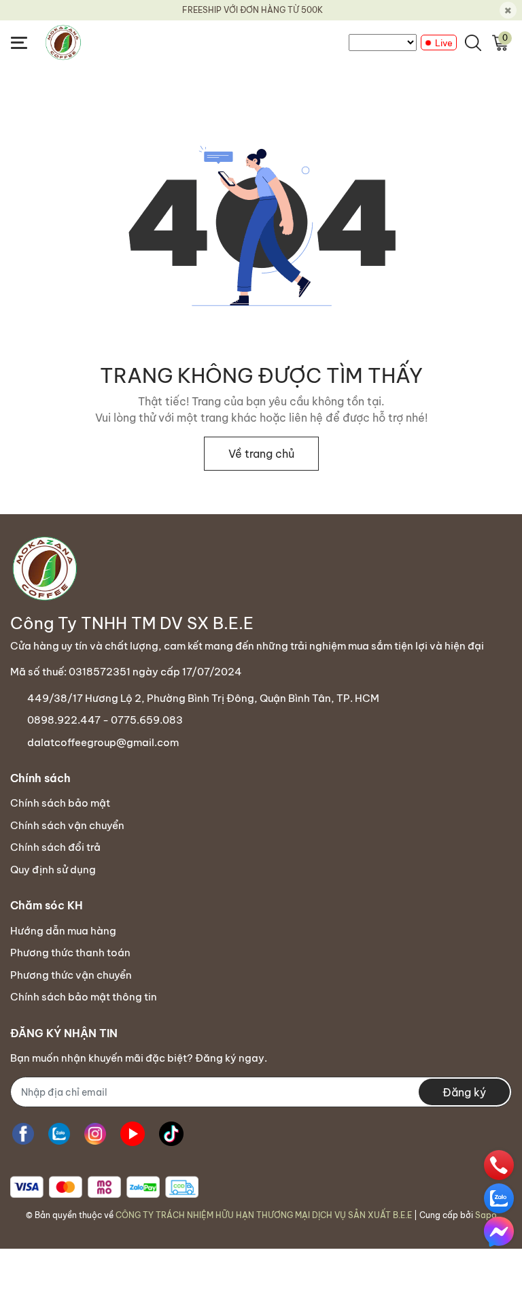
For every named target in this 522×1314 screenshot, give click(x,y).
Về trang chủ (261, 453)
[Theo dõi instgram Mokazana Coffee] (95, 1133)
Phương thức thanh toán (70, 952)
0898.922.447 (64, 719)
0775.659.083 (147, 719)
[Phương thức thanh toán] (104, 1187)
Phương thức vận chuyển (71, 974)
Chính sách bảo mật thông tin (83, 996)
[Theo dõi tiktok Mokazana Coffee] (171, 1133)
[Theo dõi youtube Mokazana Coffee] (132, 1133)
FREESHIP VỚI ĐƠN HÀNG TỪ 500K (252, 10)
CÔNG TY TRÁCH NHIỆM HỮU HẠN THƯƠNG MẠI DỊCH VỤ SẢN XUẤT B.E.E (264, 1215)
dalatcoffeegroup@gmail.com (103, 742)
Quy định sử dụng (53, 869)
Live (444, 42)
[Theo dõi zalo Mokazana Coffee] (59, 1133)
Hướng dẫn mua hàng (63, 930)
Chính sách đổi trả (55, 847)
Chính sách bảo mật (60, 802)
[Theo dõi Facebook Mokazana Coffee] (23, 1133)
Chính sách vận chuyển (67, 825)
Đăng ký (464, 1092)
